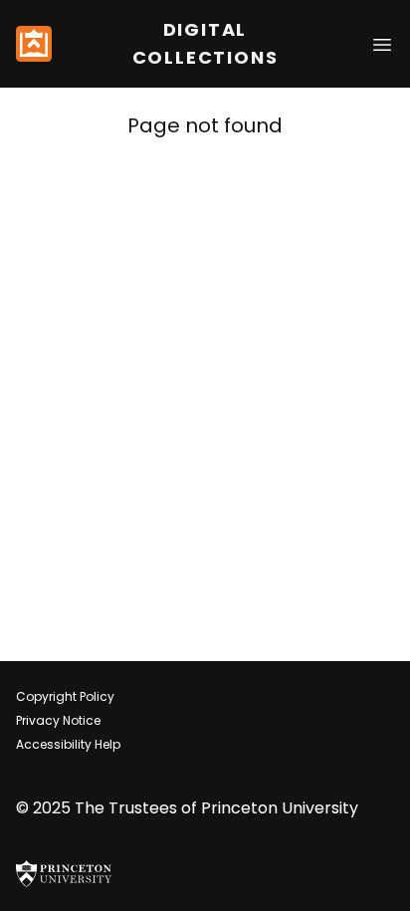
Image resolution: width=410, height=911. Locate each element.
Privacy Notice (58, 720)
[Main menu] (382, 43)
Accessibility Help (68, 744)
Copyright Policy (65, 696)
